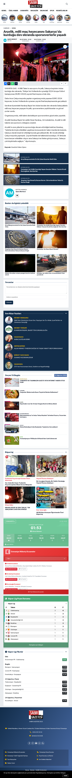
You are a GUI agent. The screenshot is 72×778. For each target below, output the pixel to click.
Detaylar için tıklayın (36, 645)
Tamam (65, 775)
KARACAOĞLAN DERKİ (22, 339)
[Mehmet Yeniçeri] (9, 329)
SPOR (52, 10)
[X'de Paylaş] (8, 83)
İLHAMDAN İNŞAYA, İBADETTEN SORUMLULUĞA (30, 330)
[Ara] (67, 4)
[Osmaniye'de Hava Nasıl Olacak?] (52, 239)
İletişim (32, 770)
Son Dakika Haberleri (45, 759)
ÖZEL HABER (13, 10)
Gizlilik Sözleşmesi (41, 770)
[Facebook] (29, 743)
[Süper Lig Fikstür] (66, 652)
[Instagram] (32, 743)
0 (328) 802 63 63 (12, 579)
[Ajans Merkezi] (9, 193)
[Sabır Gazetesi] (35, 4)
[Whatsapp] (39, 743)
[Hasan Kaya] (9, 365)
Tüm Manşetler (11, 759)
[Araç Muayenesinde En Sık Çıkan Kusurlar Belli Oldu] (20, 215)
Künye (27, 770)
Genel (14, 28)
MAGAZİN (34, 10)
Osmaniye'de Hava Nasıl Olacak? (47, 249)
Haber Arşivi (11, 763)
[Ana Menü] (4, 4)
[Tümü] (66, 313)
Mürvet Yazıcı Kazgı (21, 355)
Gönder (9, 302)
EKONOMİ (44, 10)
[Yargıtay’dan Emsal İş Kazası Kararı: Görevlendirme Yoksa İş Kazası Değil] (20, 239)
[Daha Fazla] (16, 83)
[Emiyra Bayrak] (9, 347)
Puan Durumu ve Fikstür (46, 756)
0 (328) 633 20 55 (12, 569)
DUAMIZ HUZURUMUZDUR (23, 357)
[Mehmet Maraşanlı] (9, 320)
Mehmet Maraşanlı (21, 318)
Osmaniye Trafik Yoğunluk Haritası (17, 756)
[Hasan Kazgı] (9, 338)
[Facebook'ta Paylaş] (5, 83)
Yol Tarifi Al (23, 569)
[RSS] (42, 743)
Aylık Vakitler (9, 544)
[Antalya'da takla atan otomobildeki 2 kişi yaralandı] (52, 263)
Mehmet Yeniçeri (20, 328)
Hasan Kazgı (18, 337)
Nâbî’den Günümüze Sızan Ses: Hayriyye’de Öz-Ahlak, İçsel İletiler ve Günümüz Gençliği (38, 321)
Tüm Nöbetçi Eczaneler (37, 592)
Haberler (6, 28)
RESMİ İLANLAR (61, 10)
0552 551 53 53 (37, 732)
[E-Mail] (17, 195)
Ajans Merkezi (21, 191)
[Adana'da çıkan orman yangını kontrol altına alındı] (20, 263)
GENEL (3, 10)
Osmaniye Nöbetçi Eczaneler (16, 752)
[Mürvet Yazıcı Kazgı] (9, 356)
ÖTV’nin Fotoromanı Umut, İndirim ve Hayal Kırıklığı (32, 366)
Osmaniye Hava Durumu (46, 752)
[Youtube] (36, 743)
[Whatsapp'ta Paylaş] (12, 83)
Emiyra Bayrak (19, 346)
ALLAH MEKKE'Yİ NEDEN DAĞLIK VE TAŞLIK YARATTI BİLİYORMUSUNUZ (38, 348)
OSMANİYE (24, 10)
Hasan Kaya (18, 364)
